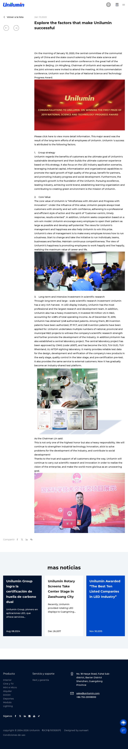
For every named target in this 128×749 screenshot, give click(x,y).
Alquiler (7, 691)
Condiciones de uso (14, 735)
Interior (7, 680)
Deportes (8, 698)
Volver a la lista (15, 17)
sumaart (84, 730)
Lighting (8, 706)
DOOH (6, 695)
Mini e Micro (10, 687)
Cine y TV (8, 683)
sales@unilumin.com (88, 693)
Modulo (7, 702)
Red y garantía (40, 680)
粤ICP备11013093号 (51, 730)
